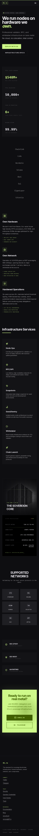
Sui (19, 184)
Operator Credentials (9, 794)
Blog (4, 812)
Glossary (16, 832)
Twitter (5, 780)
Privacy (5, 832)
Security (5, 791)
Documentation (7, 809)
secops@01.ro (7, 819)
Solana (19, 170)
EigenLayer (19, 191)
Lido (19, 156)
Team (4, 801)
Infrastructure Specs (15, 52)
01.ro (5, 3)
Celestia (19, 197)
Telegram (19, 725)
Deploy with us (11, 46)
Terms (10, 832)
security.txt (6, 816)
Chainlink (19, 149)
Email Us (19, 717)
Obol (19, 177)
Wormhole (19, 163)
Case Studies (7, 798)
